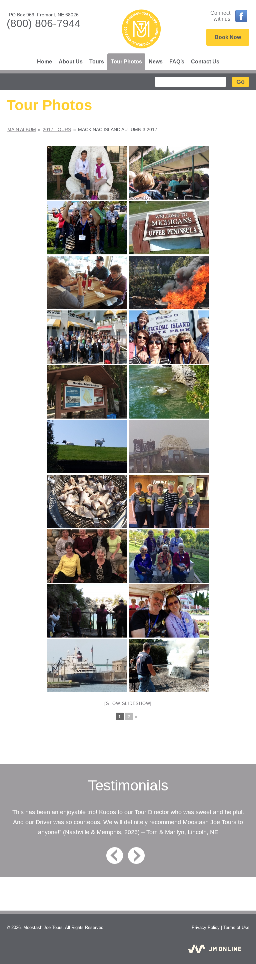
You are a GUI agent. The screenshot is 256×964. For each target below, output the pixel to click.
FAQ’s (176, 61)
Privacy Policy (206, 927)
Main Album (21, 129)
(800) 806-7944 (44, 23)
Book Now (228, 37)
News (156, 61)
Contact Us (205, 61)
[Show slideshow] (128, 703)
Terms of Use (236, 927)
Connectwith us (220, 16)
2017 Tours (57, 129)
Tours (96, 61)
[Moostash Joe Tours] (141, 29)
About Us (71, 61)
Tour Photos (126, 61)
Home (44, 61)
